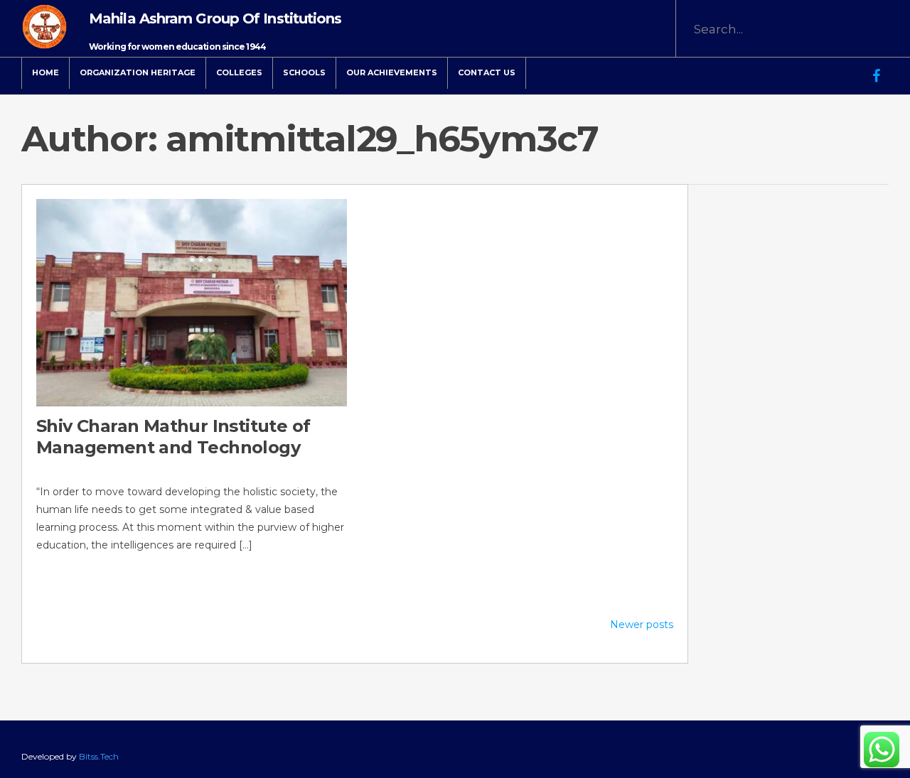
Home (45, 72)
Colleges (239, 72)
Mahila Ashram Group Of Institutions (215, 18)
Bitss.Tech (99, 756)
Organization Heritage (138, 72)
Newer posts (641, 624)
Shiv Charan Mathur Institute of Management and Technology (173, 437)
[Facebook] (876, 66)
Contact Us (486, 72)
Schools (304, 72)
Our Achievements (391, 72)
